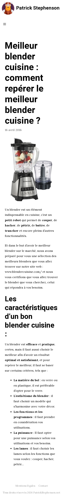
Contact (43, 485)
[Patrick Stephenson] (8, 8)
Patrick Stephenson (38, 8)
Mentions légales (25, 485)
